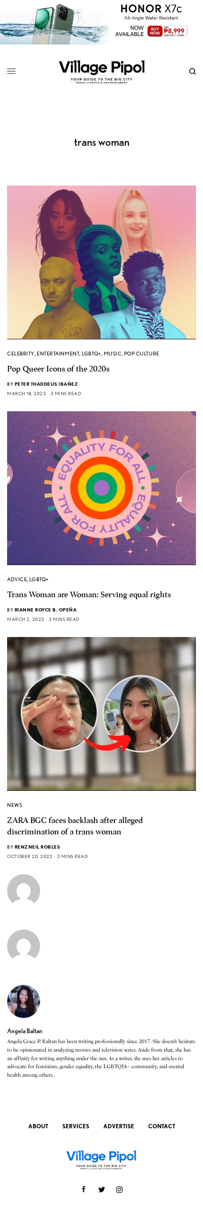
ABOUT (38, 1126)
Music (113, 353)
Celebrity (20, 353)
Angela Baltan (24, 1030)
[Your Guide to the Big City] (101, 71)
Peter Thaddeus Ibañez (46, 384)
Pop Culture (142, 353)
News (14, 805)
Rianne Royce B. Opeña (46, 609)
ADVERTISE (118, 1126)
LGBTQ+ (91, 353)
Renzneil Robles (37, 847)
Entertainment (58, 353)
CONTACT (161, 1126)
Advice (17, 579)
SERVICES (75, 1126)
